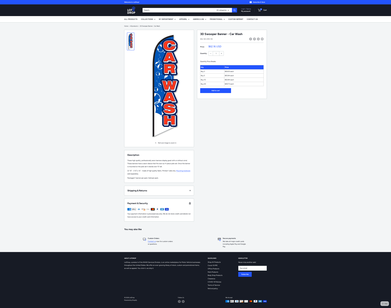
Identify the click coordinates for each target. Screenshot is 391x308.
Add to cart (215, 91)
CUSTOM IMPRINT (235, 19)
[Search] (234, 10)
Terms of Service (214, 285)
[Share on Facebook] (250, 38)
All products (134, 26)
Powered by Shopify (130, 300)
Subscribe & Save (259, 2)
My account (245, 11)
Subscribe (245, 274)
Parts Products (213, 272)
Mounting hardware (183, 171)
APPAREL (183, 19)
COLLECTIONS (147, 19)
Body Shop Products (215, 275)
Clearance (211, 279)
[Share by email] (262, 38)
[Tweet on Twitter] (258, 38)
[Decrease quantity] (211, 53)
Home (126, 26)
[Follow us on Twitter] (183, 301)
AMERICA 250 (198, 19)
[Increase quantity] (221, 53)
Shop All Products (214, 262)
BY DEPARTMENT (166, 19)
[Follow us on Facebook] (179, 301)
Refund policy (213, 288)
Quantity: (203, 53)
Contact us (152, 241)
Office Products (213, 269)
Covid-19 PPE (212, 265)
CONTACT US (252, 19)
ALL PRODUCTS (130, 19)
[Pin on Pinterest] (254, 38)
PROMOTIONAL (216, 19)
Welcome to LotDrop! (131, 2)
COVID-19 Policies (214, 282)
